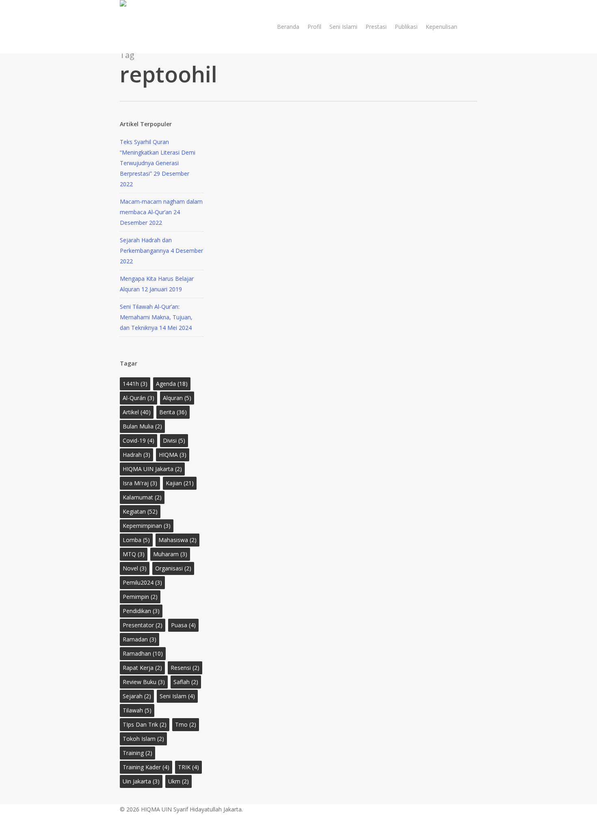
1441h (135, 383)
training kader (146, 767)
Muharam (170, 554)
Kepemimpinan (147, 525)
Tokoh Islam (143, 738)
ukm (178, 781)
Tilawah (137, 710)
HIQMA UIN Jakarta (152, 469)
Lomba (136, 540)
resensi (185, 667)
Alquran (177, 398)
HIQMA (172, 454)
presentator (142, 625)
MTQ (134, 554)
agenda (172, 383)
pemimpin (140, 596)
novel (135, 568)
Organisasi (173, 568)
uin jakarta (141, 781)
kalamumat (142, 497)
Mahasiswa (177, 540)
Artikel (137, 412)
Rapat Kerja (142, 667)
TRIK (188, 767)
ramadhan (143, 653)
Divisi (174, 440)
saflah (185, 682)
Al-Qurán (138, 398)
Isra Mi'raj (140, 483)
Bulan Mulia (142, 426)
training (137, 753)
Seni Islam (177, 696)
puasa (183, 625)
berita (173, 412)
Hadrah (136, 454)
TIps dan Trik (145, 724)
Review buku (144, 682)
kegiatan (140, 511)
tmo (185, 724)
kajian (180, 483)
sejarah (137, 696)
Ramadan (139, 639)
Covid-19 (138, 440)
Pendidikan (141, 611)
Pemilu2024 (142, 582)
